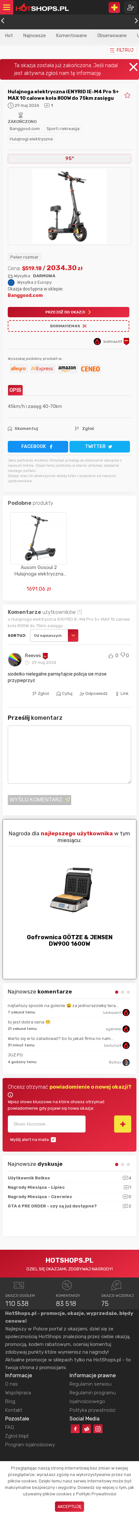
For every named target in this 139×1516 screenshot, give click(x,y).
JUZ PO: (16, 1055)
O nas (11, 1384)
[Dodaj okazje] (114, 7)
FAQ (9, 1427)
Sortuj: (17, 635)
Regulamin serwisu (91, 1384)
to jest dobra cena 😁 (29, 1022)
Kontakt (13, 1410)
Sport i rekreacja (63, 128)
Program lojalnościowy (30, 1445)
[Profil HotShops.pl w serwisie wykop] (86, 1428)
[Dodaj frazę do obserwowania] (122, 1123)
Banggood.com (25, 128)
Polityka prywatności (92, 1410)
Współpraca (18, 1393)
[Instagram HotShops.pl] (97, 1428)
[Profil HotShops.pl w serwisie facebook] (75, 1428)
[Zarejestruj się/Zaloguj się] (130, 7)
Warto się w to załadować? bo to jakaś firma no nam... (60, 1038)
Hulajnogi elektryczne (31, 139)
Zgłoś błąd (16, 1436)
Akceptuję (69, 1506)
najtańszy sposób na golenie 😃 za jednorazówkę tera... (63, 1005)
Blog (10, 1401)
